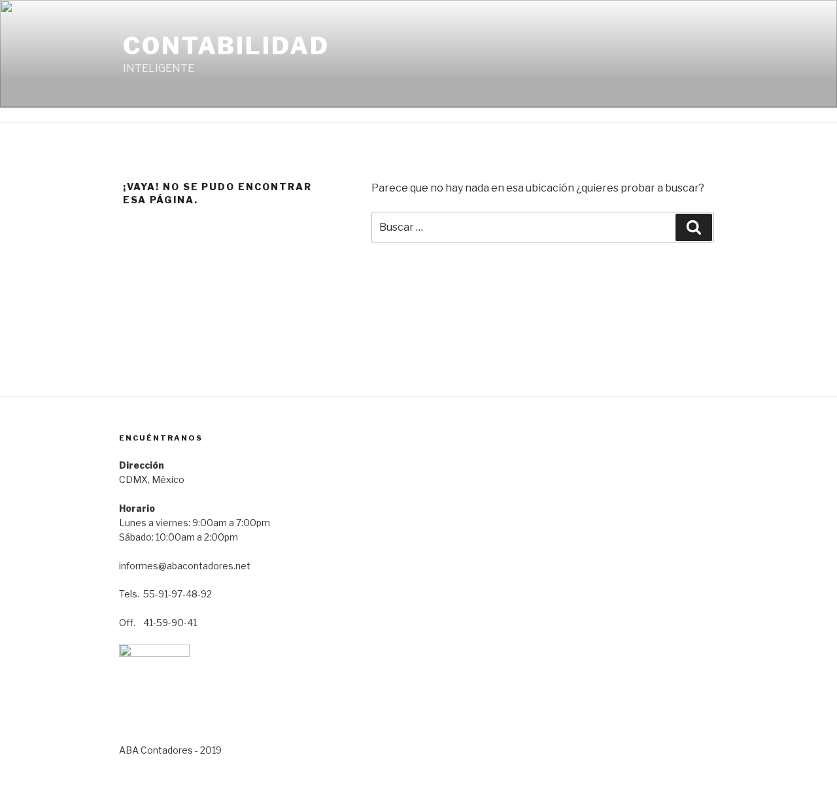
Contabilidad (226, 45)
